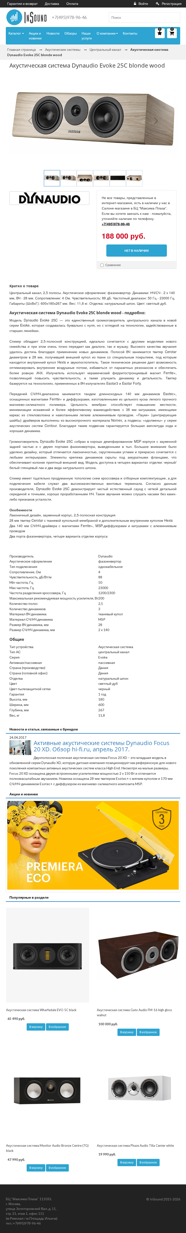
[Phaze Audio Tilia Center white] (138, 1090)
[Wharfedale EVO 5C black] (47, 955)
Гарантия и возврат (22, 3)
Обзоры (70, 33)
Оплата (72, 3)
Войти (143, 3)
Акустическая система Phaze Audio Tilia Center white (135, 1145)
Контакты (130, 33)
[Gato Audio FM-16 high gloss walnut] (138, 955)
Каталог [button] (15, 33)
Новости (53, 33)
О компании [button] (106, 33)
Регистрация (172, 3)
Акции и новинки (35, 35)
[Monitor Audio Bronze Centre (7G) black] (47, 1090)
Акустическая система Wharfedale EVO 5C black (41, 1010)
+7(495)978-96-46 (69, 17)
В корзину (36, 1027)
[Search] (174, 17)
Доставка (52, 3)
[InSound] (26, 17)
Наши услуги (87, 35)
